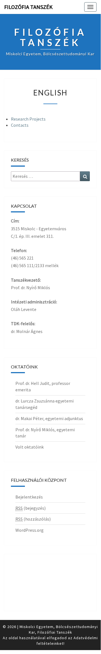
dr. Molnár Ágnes (27, 331)
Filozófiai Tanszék (54, 632)
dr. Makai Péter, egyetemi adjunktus (49, 418)
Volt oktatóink (29, 447)
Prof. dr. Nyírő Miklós (30, 287)
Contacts (20, 125)
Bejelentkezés (29, 497)
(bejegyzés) (30, 508)
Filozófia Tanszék (28, 6)
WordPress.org (29, 530)
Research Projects (28, 119)
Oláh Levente (23, 309)
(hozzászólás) (33, 519)
